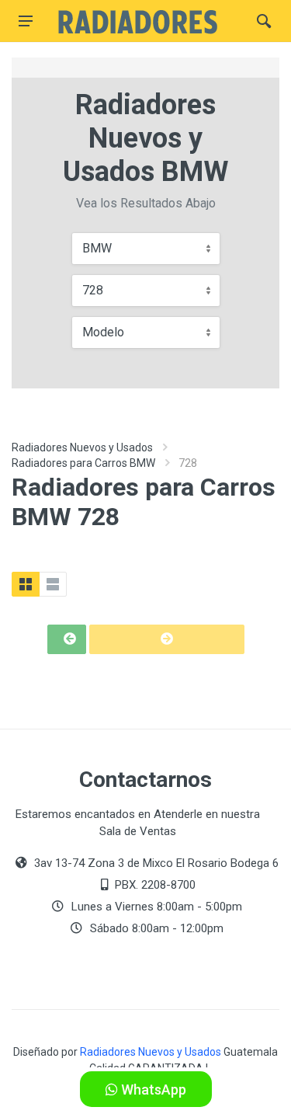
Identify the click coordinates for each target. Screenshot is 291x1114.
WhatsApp (152, 1089)
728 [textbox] (92, 290)
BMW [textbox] (97, 248)
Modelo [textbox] (103, 332)
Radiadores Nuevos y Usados (82, 447)
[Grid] (26, 584)
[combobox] (146, 248)
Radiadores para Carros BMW (83, 463)
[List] (53, 584)
